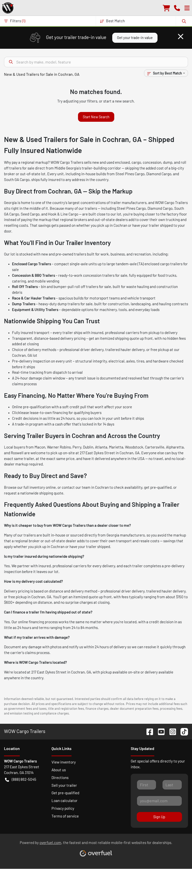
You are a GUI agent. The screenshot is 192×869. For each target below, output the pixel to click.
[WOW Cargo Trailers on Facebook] (148, 731)
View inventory (64, 762)
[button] (177, 7)
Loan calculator (65, 800)
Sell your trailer (64, 785)
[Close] (180, 36)
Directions (60, 777)
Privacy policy (63, 808)
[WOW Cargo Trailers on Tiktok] (182, 731)
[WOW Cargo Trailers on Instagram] (170, 731)
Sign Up (159, 817)
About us (59, 770)
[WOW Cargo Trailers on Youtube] (159, 731)
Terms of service (65, 816)
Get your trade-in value (135, 38)
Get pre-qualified (65, 792)
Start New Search (96, 117)
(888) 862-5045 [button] (24, 779)
